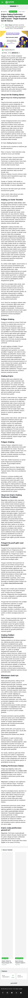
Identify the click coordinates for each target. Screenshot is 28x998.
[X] (16, 992)
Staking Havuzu (12, 143)
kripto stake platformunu (19, 688)
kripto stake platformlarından (14, 583)
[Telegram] (12, 992)
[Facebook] (3, 992)
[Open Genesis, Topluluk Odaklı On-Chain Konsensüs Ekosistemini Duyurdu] (20, 908)
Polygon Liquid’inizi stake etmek (11, 203)
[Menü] (2, 2)
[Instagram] (7, 992)
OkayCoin (19, 59)
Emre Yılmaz (8, 25)
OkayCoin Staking (12, 98)
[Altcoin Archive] (9, 2)
